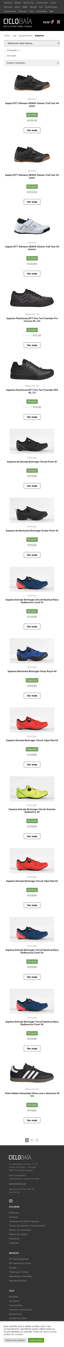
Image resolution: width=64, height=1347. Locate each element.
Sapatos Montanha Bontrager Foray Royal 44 (32, 671)
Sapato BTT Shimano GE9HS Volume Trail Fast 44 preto (32, 104)
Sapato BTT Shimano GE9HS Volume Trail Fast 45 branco (32, 248)
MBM (24, 7)
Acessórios (14, 1301)
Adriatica (8, 2)
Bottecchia (29, 2)
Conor (53, 2)
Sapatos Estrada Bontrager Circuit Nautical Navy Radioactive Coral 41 (32, 601)
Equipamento (25, 35)
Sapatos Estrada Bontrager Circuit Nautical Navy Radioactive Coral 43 (32, 951)
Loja (14, 35)
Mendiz (33, 7)
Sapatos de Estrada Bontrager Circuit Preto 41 (32, 461)
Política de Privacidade (20, 1230)
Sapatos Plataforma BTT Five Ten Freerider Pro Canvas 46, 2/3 (32, 319)
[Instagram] (11, 1201)
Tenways (22, 11)
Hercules (8, 7)
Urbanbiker (41, 11)
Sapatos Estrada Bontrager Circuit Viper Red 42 (32, 881)
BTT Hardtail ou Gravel (20, 1263)
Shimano (32, 99)
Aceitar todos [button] (36, 1340)
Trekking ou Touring (18, 1272)
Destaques (14, 1238)
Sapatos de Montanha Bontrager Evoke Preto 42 (32, 530)
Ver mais (32, 130)
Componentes (15, 1305)
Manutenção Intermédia (20, 1276)
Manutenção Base (17, 1280)
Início (7, 35)
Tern (31, 11)
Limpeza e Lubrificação (20, 1309)
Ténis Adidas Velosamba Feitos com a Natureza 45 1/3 (32, 1094)
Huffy (17, 7)
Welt (51, 11)
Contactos (14, 1243)
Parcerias (13, 1217)
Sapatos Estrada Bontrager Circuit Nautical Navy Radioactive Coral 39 (32, 1023)
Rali (41, 7)
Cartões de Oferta (17, 1318)
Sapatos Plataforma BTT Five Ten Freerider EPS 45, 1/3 (32, 391)
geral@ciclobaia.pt (17, 1184)
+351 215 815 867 (17, 1175)
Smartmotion (51, 7)
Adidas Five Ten (32, 314)
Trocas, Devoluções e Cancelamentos (27, 1225)
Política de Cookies (18, 1234)
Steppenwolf (10, 11)
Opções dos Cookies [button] (15, 1340)
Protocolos (14, 1212)
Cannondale (42, 2)
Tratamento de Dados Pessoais (24, 1221)
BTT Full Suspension (19, 1259)
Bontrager (32, 457)
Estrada (12, 1267)
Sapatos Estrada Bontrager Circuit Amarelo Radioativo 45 (32, 810)
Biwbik (18, 2)
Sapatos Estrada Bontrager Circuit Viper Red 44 (32, 740)
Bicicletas (13, 1296)
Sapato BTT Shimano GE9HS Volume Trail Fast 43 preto (32, 176)
